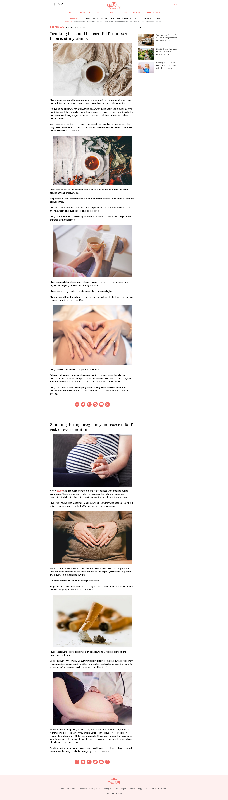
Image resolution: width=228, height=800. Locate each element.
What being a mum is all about (127, 22)
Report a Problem (128, 788)
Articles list (81, 27)
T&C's (153, 788)
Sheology (118, 793)
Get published (79, 22)
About (62, 788)
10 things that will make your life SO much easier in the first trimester (166, 65)
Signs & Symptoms (90, 18)
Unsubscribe (163, 788)
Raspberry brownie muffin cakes (100, 22)
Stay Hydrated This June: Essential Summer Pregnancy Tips (166, 51)
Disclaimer (82, 788)
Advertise (71, 788)
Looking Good (148, 18)
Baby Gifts (115, 18)
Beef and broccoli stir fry (151, 22)
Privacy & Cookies (110, 788)
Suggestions (143, 788)
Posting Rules (94, 788)
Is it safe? (105, 18)
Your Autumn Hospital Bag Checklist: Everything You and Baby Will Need (167, 37)
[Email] (101, 404)
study (60, 490)
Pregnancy (72, 18)
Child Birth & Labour (131, 18)
